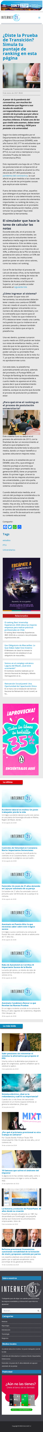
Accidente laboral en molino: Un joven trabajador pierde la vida (20, 810)
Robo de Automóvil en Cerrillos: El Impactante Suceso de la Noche (18, 966)
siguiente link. (20, 287)
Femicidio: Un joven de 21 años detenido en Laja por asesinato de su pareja (21, 887)
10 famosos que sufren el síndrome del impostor (20, 1171)
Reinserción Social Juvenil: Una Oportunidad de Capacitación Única (21, 684)
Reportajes (5, 1326)
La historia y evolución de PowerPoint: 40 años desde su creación (21, 1209)
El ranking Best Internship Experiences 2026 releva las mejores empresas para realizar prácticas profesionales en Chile (21, 626)
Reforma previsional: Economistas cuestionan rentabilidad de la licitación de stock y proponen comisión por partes (21, 1251)
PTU (5, 545)
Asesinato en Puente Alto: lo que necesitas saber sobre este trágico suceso (18, 926)
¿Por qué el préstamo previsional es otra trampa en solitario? (21, 1133)
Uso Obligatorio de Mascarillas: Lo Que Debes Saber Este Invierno (20, 646)
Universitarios (9, 550)
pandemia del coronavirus (15, 175)
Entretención (6, 1330)
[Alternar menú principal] (39, 17)
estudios (6, 540)
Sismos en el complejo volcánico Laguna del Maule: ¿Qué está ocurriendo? (19, 666)
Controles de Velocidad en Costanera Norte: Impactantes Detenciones (19, 849)
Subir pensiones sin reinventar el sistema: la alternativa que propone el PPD (20, 1056)
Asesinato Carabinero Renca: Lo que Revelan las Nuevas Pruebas (19, 1004)
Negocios (5, 1338)
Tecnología (5, 1334)
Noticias (4, 1322)
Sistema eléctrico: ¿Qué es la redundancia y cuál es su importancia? (20, 1095)
